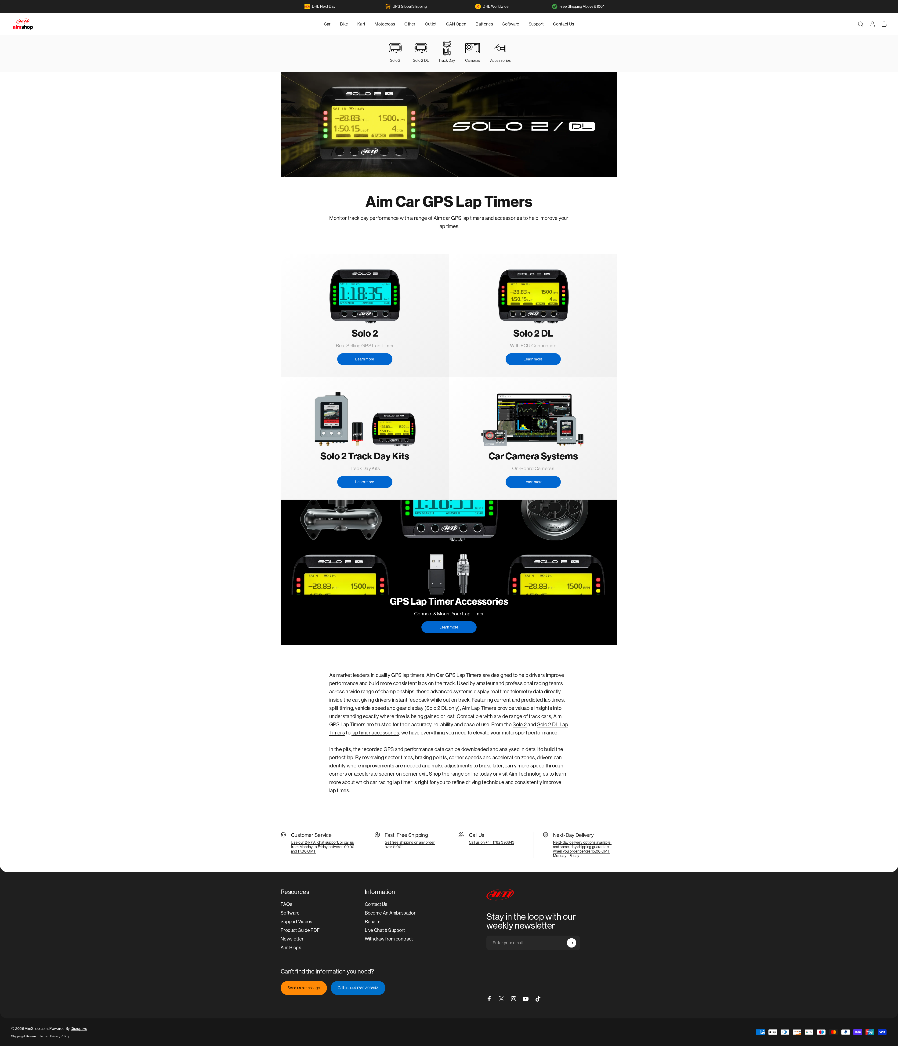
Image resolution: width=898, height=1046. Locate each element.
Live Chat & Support (385, 930)
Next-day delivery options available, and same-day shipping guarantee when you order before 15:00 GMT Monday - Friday (582, 849)
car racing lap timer (391, 782)
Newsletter (292, 939)
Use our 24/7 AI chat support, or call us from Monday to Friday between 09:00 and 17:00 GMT (322, 847)
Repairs (373, 921)
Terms (43, 1036)
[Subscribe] (571, 943)
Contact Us (376, 904)
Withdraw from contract (389, 939)
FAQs (286, 904)
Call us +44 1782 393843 (358, 988)
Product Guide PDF (300, 930)
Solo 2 (520, 724)
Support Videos (296, 921)
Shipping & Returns (23, 1036)
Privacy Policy (59, 1036)
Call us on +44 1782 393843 (491, 842)
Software (290, 913)
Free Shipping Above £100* (581, 6)
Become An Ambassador (390, 913)
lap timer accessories (375, 733)
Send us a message (304, 988)
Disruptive (79, 1028)
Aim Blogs (291, 947)
